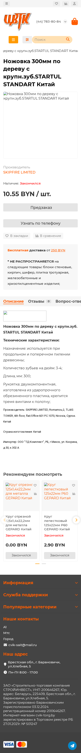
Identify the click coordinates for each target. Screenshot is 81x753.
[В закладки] (35, 486)
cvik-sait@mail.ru (22, 645)
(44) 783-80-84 (48, 21)
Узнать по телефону (40, 223)
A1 (5, 627)
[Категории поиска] (27, 39)
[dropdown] (6, 3)
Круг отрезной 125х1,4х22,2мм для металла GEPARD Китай (19, 522)
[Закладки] (56, 3)
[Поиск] (68, 39)
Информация (18, 582)
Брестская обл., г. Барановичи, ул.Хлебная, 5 (34, 664)
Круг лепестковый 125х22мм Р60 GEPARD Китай (57, 522)
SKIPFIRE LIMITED (19, 172)
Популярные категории (30, 606)
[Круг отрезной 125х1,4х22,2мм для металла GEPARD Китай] (21, 497)
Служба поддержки (25, 594)
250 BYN (58, 250)
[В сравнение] (35, 494)
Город (8, 639)
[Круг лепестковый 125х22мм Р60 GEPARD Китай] (60, 497)
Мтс (6, 633)
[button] (4, 520)
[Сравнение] (65, 3)
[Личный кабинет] (74, 3)
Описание (13, 301)
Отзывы (38, 301)
